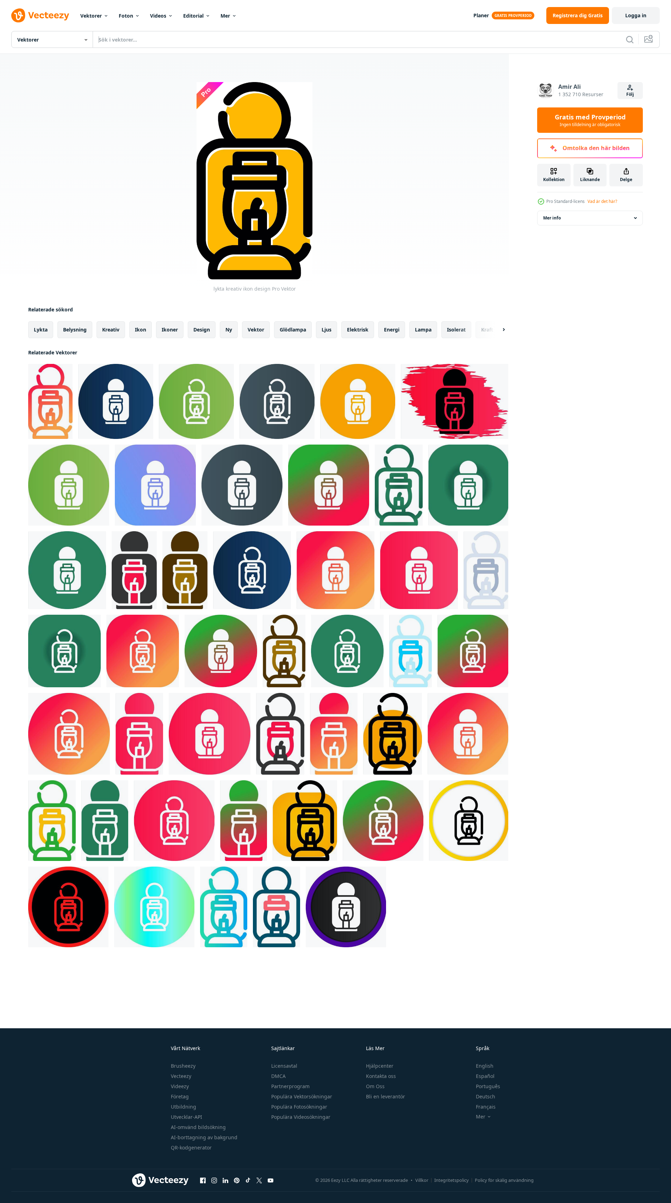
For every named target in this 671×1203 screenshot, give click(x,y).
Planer (481, 15)
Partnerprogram (290, 1086)
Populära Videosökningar (300, 1117)
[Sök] (630, 39)
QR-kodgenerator (191, 1147)
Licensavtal (284, 1065)
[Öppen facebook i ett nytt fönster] (203, 1180)
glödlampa (293, 329)
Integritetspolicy (451, 1180)
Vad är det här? (602, 201)
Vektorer (91, 15)
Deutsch (485, 1096)
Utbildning (183, 1106)
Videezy (180, 1086)
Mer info (552, 218)
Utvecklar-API (186, 1117)
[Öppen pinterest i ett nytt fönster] (237, 1180)
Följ (630, 94)
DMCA (278, 1076)
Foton (126, 15)
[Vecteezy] (40, 15)
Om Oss (375, 1086)
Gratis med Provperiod (590, 120)
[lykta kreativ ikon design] (50, 401)
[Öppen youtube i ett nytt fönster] (270, 1180)
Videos (158, 15)
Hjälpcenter (379, 1065)
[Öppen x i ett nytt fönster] (259, 1180)
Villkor (421, 1180)
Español (485, 1076)
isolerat (456, 329)
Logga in (635, 15)
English (484, 1065)
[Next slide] (497, 329)
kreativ (110, 329)
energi (391, 329)
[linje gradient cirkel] (328, 485)
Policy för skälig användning (504, 1180)
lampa (423, 329)
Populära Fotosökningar (299, 1106)
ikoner (170, 329)
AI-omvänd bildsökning (198, 1127)
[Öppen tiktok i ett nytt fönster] (248, 1180)
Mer (225, 15)
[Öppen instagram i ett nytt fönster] (214, 1180)
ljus (326, 329)
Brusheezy (183, 1065)
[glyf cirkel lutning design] (357, 401)
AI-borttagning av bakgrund (204, 1137)
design (201, 329)
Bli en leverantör (385, 1096)
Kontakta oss (381, 1076)
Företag (180, 1096)
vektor (256, 329)
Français (486, 1106)
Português (488, 1086)
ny (228, 329)
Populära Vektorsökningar (301, 1096)
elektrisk (357, 329)
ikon (140, 329)
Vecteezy (181, 1076)
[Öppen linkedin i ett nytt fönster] (225, 1180)
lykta (41, 329)
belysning (75, 329)
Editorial (193, 15)
